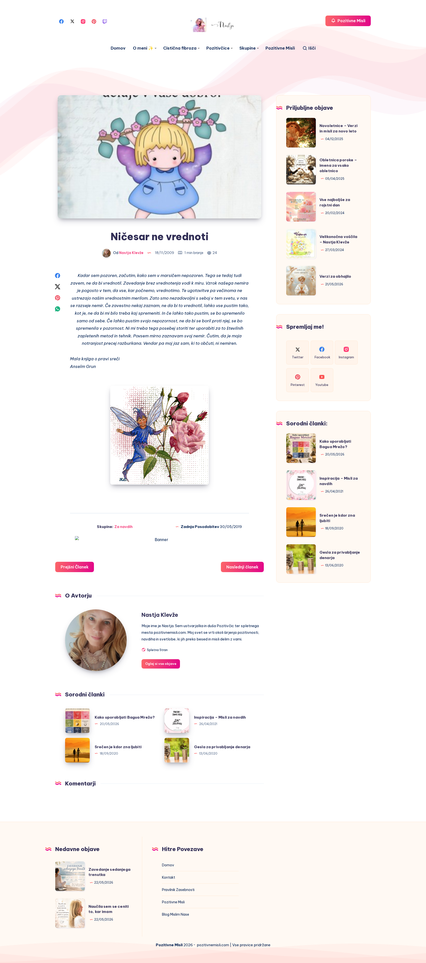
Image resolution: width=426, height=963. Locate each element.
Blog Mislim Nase (175, 914)
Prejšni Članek (75, 566)
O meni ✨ (143, 48)
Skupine (247, 48)
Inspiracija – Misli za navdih (220, 717)
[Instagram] (83, 21)
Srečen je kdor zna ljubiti (118, 747)
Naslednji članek (242, 566)
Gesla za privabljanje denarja (222, 747)
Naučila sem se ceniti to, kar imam (109, 909)
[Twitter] (72, 21)
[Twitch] (104, 21)
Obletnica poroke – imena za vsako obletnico (338, 165)
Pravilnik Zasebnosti (178, 890)
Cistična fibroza (179, 48)
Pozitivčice (218, 48)
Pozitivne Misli (280, 48)
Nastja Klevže (160, 614)
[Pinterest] (94, 21)
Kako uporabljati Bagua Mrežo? (125, 717)
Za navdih (123, 526)
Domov (118, 48)
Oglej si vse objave (160, 664)
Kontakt (168, 877)
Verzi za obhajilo (335, 276)
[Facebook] (61, 21)
